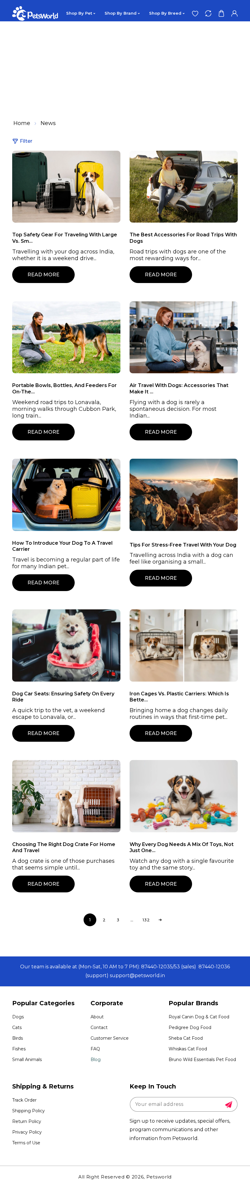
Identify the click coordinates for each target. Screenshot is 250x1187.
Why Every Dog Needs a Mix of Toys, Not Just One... (182, 847)
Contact (99, 1027)
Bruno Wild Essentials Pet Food (202, 1059)
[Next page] (160, 920)
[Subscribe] (229, 1105)
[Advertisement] (125, 67)
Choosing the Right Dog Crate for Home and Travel (63, 847)
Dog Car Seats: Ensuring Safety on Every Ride (63, 697)
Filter (26, 141)
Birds (17, 1038)
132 (146, 919)
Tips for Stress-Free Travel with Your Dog (183, 545)
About (97, 1017)
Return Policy (26, 1121)
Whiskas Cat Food (188, 1049)
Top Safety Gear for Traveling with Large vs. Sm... (64, 238)
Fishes (19, 1049)
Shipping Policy (28, 1110)
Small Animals (27, 1059)
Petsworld (159, 1177)
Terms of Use (26, 1143)
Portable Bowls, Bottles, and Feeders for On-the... (64, 388)
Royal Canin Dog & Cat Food (199, 1017)
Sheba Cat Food (186, 1038)
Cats (17, 1027)
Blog (96, 1059)
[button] (221, 13)
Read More (43, 275)
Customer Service (110, 1038)
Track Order (24, 1100)
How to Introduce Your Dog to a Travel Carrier (62, 546)
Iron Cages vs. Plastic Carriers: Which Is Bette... (179, 697)
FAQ (95, 1049)
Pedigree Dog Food (190, 1027)
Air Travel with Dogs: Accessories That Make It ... (179, 388)
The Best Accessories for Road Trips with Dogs (183, 238)
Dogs (18, 1017)
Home (21, 123)
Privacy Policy (27, 1132)
